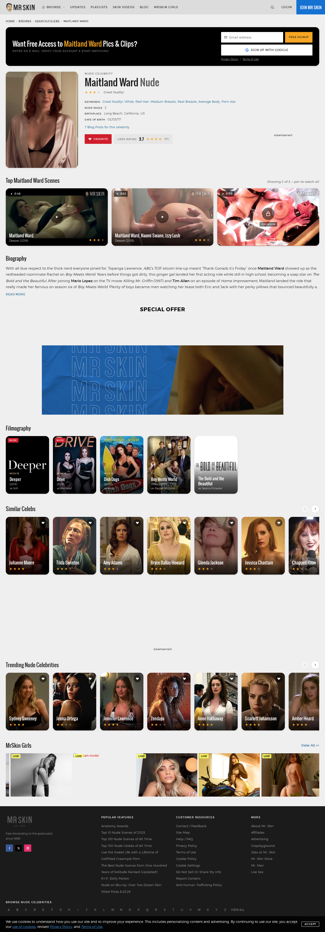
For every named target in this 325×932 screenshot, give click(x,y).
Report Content (188, 878)
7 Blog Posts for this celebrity (107, 127)
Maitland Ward (21, 235)
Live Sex (257, 872)
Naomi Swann (152, 235)
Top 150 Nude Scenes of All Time (126, 839)
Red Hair (142, 101)
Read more (15, 294)
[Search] (272, 7)
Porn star (229, 101)
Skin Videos (123, 7)
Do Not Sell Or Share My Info (198, 872)
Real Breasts (187, 101)
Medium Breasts (163, 101)
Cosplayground (263, 846)
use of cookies (24, 927)
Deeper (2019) (18, 240)
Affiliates (257, 832)
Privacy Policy (229, 59)
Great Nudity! (112, 101)
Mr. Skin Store (262, 859)
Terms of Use (250, 59)
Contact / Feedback (191, 826)
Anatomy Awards (114, 826)
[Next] (315, 509)
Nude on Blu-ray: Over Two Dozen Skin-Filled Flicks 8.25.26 (131, 888)
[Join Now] (310, 7)
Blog (144, 7)
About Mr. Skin (262, 826)
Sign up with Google (269, 50)
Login (286, 7)
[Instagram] (27, 848)
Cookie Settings (188, 865)
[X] (18, 848)
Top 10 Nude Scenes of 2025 (123, 832)
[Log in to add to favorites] (43, 522)
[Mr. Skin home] (20, 7)
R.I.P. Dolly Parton (115, 878)
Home (10, 21)
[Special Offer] (162, 366)
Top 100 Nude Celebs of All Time (126, 846)
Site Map (183, 832)
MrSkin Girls (166, 7)
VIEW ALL (237, 910)
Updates (77, 7)
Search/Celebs (47, 21)
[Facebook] (9, 848)
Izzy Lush (172, 235)
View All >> (310, 745)
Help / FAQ (184, 839)
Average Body (209, 101)
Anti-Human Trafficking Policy (199, 885)
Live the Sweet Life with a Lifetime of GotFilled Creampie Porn (129, 855)
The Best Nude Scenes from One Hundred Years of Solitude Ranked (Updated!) (134, 868)
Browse (54, 7)
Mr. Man (257, 865)
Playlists (99, 7)
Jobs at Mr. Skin (263, 852)
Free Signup (299, 37)
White (129, 101)
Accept (310, 924)
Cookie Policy (186, 859)
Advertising (259, 839)
